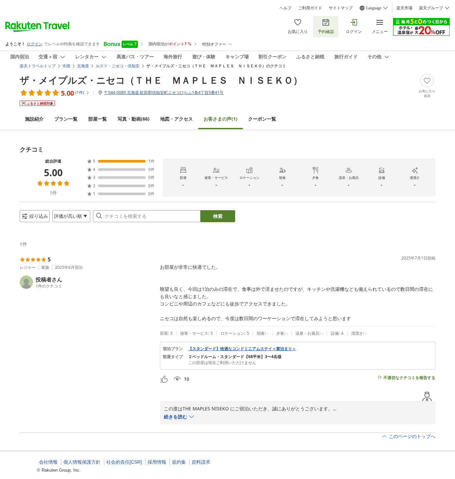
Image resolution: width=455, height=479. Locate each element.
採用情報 (157, 462)
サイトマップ (341, 8)
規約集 (179, 462)
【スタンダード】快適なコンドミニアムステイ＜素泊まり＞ (242, 348)
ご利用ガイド (310, 8)
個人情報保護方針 (82, 462)
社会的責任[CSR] (124, 462)
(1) (220, 119)
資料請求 (201, 462)
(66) (134, 119)
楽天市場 (404, 8)
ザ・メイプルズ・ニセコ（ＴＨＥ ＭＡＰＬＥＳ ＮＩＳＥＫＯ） (161, 80)
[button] (87, 282)
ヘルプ (285, 8)
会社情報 (48, 462)
